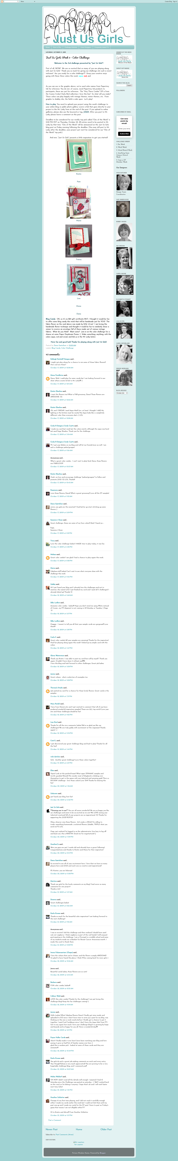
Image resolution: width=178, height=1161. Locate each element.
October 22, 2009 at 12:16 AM (61, 961)
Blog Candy (56, 348)
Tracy (52, 541)
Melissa (53, 554)
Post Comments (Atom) (64, 1135)
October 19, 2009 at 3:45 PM (61, 749)
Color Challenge (67, 348)
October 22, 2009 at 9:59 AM (61, 1005)
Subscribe (124, 134)
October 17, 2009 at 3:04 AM (61, 434)
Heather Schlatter (57, 1097)
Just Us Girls (55, 807)
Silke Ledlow (55, 603)
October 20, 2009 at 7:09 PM (61, 837)
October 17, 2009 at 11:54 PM (61, 577)
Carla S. (53, 637)
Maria (52, 568)
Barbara (53, 982)
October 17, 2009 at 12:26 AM (61, 400)
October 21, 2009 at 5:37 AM (61, 892)
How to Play (57, 47)
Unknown (53, 793)
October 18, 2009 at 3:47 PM (61, 648)
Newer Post (51, 1129)
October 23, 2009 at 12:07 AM (62, 1069)
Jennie (52, 1012)
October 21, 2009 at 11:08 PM (61, 945)
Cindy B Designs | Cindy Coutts (62, 426)
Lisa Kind (54, 722)
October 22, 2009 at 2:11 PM (61, 1030)
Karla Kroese (55, 913)
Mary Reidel (55, 704)
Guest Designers (86, 47)
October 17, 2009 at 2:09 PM (61, 512)
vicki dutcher (55, 757)
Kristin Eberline (56, 391)
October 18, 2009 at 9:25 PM (61, 715)
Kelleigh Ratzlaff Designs (60, 359)
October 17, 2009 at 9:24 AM (61, 450)
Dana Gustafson (56, 504)
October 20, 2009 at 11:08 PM (61, 874)
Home (48, 47)
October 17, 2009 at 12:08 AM (61, 368)
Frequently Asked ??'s (102, 47)
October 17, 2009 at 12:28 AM (61, 418)
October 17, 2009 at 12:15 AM (61, 384)
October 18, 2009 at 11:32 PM (61, 733)
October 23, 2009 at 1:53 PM (61, 1090)
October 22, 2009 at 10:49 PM (62, 1051)
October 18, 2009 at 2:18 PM (61, 630)
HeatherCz (54, 844)
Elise (52, 770)
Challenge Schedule (71, 47)
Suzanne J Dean (56, 520)
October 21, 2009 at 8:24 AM (61, 906)
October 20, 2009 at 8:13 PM (61, 853)
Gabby (52, 584)
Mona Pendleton (56, 375)
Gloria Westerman (57, 655)
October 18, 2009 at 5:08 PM (61, 666)
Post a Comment (54, 1120)
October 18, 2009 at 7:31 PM (61, 696)
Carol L (53, 740)
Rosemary (54, 490)
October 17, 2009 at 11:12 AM (61, 496)
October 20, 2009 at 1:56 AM (61, 786)
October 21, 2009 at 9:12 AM (61, 922)
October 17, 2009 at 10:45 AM (61, 483)
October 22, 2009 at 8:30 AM (61, 988)
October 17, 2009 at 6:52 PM (61, 547)
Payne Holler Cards (57, 1037)
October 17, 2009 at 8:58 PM (61, 561)
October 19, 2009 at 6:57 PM (61, 763)
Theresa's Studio (56, 688)
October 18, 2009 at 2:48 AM (61, 595)
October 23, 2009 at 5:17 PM (61, 1115)
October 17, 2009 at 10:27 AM (61, 467)
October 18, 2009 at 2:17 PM (61, 614)
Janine (52, 674)
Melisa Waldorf (56, 1077)
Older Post (106, 1129)
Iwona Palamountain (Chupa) (61, 952)
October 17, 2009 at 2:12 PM (61, 533)
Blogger (103, 1153)
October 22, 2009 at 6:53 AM (61, 975)
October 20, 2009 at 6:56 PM (61, 800)
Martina (53, 881)
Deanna (53, 899)
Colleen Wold (55, 996)
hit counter (79, 1144)
